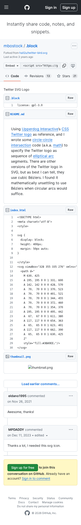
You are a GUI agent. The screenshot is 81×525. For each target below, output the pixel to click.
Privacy (24, 498)
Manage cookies (52, 502)
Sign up (68, 7)
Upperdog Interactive (40, 129)
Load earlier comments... (41, 384)
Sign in (51, 7)
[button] (64, 66)
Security (38, 498)
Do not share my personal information (40, 506)
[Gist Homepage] (27, 7)
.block (32, 45)
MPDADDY (16, 429)
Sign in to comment (36, 478)
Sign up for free (22, 467)
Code (15, 76)
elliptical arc (43, 156)
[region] (40, 105)
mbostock (13, 45)
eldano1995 (17, 396)
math (57, 145)
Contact (33, 502)
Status (51, 498)
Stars (69, 76)
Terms (12, 498)
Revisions (40, 76)
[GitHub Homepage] (27, 513)
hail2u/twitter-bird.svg (33, 52)
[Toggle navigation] (6, 7)
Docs (21, 502)
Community (65, 498)
